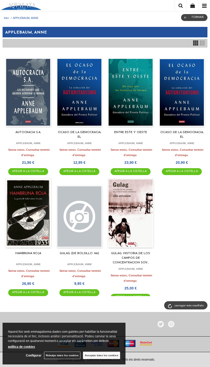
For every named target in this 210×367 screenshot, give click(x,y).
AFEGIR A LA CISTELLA (28, 171)
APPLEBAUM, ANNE (28, 143)
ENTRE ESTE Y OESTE (130, 132)
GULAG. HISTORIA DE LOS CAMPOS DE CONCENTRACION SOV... (130, 258)
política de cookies (21, 347)
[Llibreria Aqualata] (21, 6)
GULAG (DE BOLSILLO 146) (79, 253)
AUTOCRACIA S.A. (28, 132)
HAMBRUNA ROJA (28, 253)
